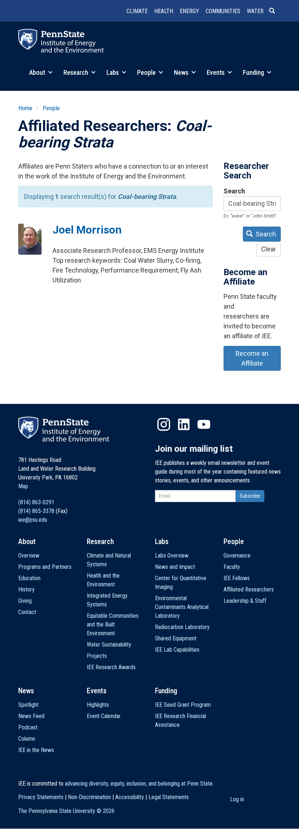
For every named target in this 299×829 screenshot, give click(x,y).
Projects (97, 655)
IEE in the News (36, 750)
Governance (237, 555)
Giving (25, 600)
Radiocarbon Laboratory (182, 627)
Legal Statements (168, 797)
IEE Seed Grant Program (183, 704)
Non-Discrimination (89, 797)
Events (216, 72)
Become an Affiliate (252, 358)
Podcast (28, 727)
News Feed (31, 716)
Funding (254, 72)
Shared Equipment (176, 638)
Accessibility (129, 797)
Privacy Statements (40, 797)
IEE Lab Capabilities (177, 649)
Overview (28, 555)
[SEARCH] (275, 11)
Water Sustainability (109, 644)
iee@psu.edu (32, 519)
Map (23, 486)
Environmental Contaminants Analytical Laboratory (182, 607)
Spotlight (28, 704)
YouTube (203, 424)
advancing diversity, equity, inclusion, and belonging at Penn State (139, 783)
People (147, 72)
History (26, 589)
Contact (27, 612)
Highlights (98, 704)
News (182, 72)
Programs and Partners (44, 566)
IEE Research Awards (111, 667)
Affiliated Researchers (249, 589)
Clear (268, 249)
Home (25, 108)
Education (29, 578)
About (38, 72)
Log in (237, 799)
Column (26, 738)
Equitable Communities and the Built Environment (113, 624)
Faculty (232, 566)
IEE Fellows (237, 578)
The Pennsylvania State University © (66, 810)
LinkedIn (183, 424)
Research (76, 72)
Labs (113, 72)
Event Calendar (104, 716)
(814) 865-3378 (36, 511)
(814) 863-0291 (36, 502)
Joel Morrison (87, 229)
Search (234, 191)
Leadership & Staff (245, 600)
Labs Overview (172, 555)
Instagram (163, 424)
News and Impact (175, 566)
